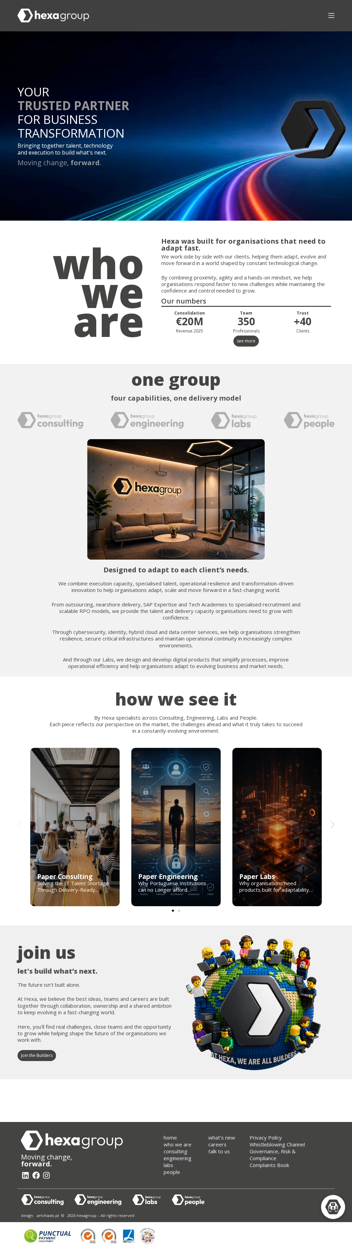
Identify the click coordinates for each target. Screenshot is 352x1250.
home (170, 1137)
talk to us (219, 1151)
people (172, 1171)
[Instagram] (46, 1175)
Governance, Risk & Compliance (273, 1155)
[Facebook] (36, 1175)
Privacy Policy (266, 1137)
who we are (177, 1144)
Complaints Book (269, 1165)
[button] (19, 824)
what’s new (221, 1137)
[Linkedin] (25, 1175)
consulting (175, 1151)
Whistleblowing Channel (277, 1144)
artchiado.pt (48, 1215)
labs (168, 1165)
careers (217, 1144)
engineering (177, 1158)
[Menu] (331, 15)
